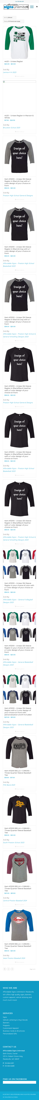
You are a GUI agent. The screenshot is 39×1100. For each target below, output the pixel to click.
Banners (6, 1023)
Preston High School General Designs (18, 195)
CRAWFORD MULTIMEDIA (11, 1097)
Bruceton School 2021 (11, 128)
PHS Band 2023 (9, 785)
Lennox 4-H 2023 (9, 72)
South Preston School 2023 (13, 842)
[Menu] (31, 7)
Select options (20, 76)
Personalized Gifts (10, 1034)
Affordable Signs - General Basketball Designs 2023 (18, 663)
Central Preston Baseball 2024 (15, 901)
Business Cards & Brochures (14, 1031)
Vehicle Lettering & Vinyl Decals (15, 1020)
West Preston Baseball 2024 (14, 958)
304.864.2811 (21, 1)
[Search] (26, 7)
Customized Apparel (11, 1028)
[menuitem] (26, 7)
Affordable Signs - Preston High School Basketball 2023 (18, 264)
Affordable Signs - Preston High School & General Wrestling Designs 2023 (19, 335)
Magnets (6, 1025)
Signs (5, 1017)
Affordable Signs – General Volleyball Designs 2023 (18, 601)
